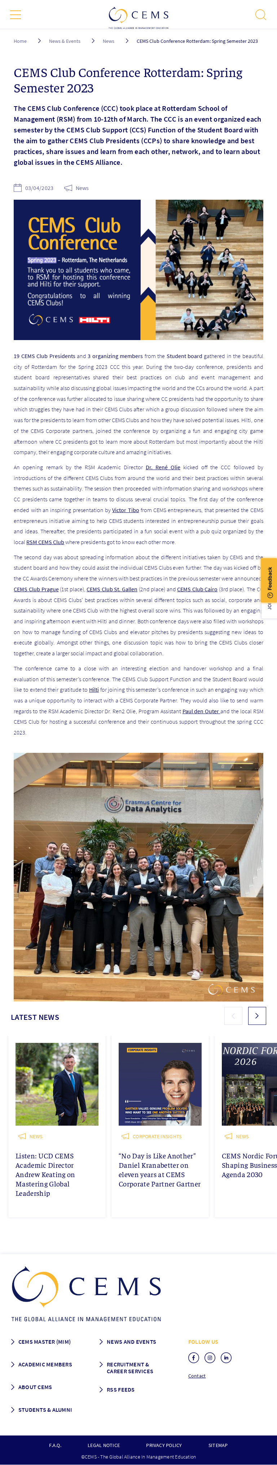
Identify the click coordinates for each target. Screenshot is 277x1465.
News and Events (131, 1341)
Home (20, 41)
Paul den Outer (202, 711)
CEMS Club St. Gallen (112, 589)
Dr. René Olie (163, 467)
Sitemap (218, 1445)
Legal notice (104, 1445)
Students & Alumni (45, 1409)
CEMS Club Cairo (197, 589)
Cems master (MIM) (44, 1341)
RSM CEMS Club (45, 542)
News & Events (64, 41)
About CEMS (35, 1387)
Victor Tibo (125, 510)
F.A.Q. (55, 1445)
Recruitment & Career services (130, 1368)
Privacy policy (164, 1445)
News (108, 41)
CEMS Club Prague (36, 589)
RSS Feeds (121, 1389)
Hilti (94, 689)
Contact (197, 1376)
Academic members (45, 1364)
